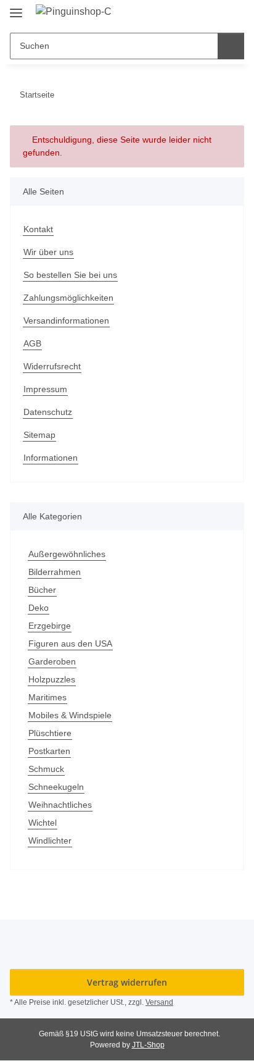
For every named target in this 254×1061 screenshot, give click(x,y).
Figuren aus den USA (70, 643)
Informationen (50, 458)
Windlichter (50, 840)
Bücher (42, 590)
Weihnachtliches (60, 805)
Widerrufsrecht (52, 366)
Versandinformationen (66, 320)
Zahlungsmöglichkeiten (68, 298)
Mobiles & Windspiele (70, 715)
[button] (212, 13)
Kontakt (38, 229)
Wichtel (42, 823)
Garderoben (52, 661)
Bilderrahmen (54, 572)
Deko (38, 608)
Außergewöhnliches (66, 554)
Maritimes (47, 697)
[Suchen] (231, 46)
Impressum (45, 389)
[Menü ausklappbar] (16, 7)
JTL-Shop (148, 1045)
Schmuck (46, 769)
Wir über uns (48, 252)
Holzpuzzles (51, 679)
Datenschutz (47, 412)
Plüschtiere (50, 733)
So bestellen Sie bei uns (70, 275)
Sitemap (39, 435)
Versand (159, 1002)
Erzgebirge (49, 626)
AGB (32, 343)
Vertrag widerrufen (127, 982)
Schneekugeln (56, 787)
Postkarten (49, 751)
